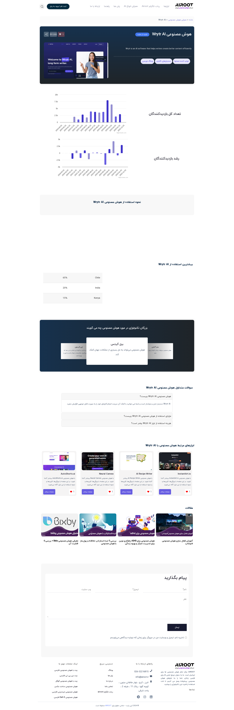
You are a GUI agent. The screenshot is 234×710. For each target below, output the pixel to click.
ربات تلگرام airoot (105, 692)
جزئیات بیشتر (165, 492)
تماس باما (109, 686)
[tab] (117, 396)
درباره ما (109, 681)
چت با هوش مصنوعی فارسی (65, 670)
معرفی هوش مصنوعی (177, 20)
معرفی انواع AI (131, 6)
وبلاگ (110, 670)
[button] (42, 6)
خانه (191, 20)
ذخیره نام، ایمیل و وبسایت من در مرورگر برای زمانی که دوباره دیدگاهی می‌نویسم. (147, 637)
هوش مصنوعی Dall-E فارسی (65, 697)
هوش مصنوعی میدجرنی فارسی (64, 692)
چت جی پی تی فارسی (68, 675)
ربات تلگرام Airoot (151, 6)
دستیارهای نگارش (163, 61)
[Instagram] (144, 696)
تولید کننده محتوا (181, 61)
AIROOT (108, 706)
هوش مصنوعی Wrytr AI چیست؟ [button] (155, 396)
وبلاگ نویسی (147, 61)
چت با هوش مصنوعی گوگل (66, 681)
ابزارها (166, 6)
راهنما (107, 6)
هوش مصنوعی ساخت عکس (65, 686)
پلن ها (117, 6)
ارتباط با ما (95, 6)
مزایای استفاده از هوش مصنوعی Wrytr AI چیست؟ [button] (147, 416)
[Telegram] (138, 696)
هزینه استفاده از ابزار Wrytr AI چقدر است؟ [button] (151, 423)
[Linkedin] (151, 696)
